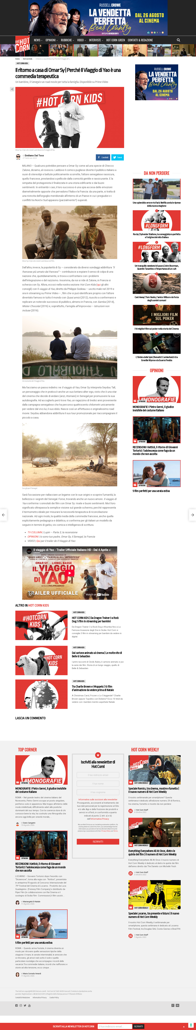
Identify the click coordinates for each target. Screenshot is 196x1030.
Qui (38, 540)
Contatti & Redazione (140, 40)
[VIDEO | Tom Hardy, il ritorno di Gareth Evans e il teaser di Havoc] (3, 515)
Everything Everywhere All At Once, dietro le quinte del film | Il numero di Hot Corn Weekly (152, 852)
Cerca (178, 40)
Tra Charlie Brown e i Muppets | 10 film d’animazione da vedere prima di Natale (93, 688)
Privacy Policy (105, 831)
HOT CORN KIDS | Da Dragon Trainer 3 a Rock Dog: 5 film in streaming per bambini (95, 619)
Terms (116, 831)
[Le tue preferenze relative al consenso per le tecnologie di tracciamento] (191, 1025)
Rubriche (66, 40)
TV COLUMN (34, 532)
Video (80, 40)
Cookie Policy (54, 998)
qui (99, 284)
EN (177, 1005)
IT (173, 1005)
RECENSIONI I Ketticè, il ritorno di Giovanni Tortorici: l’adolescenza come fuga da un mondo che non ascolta (155, 451)
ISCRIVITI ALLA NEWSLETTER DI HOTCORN (73, 1026)
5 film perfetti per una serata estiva (151, 491)
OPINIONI (32, 536)
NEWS (37, 40)
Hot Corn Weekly (141, 783)
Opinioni (51, 40)
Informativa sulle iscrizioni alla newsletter (97, 799)
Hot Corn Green (115, 40)
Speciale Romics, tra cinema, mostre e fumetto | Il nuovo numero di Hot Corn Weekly (153, 790)
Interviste (95, 40)
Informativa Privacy (100, 819)
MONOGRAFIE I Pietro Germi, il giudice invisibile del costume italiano (153, 408)
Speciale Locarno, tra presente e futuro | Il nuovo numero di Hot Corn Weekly (153, 915)
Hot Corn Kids (38, 605)
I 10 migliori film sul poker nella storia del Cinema (157, 328)
